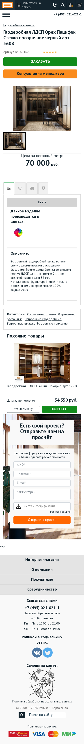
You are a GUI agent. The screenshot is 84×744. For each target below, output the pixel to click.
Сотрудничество (42, 589)
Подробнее (59, 409)
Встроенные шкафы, (21, 323)
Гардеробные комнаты (18, 25)
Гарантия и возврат (43, 188)
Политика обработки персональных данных (42, 701)
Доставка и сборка (32, 188)
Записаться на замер (31, 5)
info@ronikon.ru (42, 618)
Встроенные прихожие (52, 323)
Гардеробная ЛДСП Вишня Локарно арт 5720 (42, 386)
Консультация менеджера (40, 74)
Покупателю (42, 580)
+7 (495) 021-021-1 (68, 14)
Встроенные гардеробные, (43, 319)
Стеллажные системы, (41, 314)
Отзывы (20, 188)
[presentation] (13, 365)
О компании (42, 570)
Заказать (40, 62)
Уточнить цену (23, 409)
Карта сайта (60, 708)
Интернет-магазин (42, 560)
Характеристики (8, 188)
